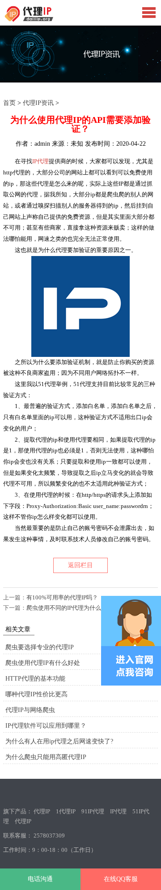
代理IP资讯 (38, 103)
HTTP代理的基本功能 (35, 678)
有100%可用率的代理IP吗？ (62, 597)
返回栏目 (80, 565)
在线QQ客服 (121, 879)
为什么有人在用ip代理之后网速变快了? (59, 741)
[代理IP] (43, 20)
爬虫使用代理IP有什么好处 (42, 663)
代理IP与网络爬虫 (30, 710)
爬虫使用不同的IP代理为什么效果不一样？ (81, 607)
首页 (9, 103)
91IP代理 (92, 811)
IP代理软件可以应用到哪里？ (45, 725)
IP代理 (40, 161)
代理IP (42, 811)
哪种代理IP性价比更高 (36, 694)
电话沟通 (40, 879)
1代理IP (66, 811)
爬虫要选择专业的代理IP (39, 647)
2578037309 (49, 835)
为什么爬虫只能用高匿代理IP (45, 757)
